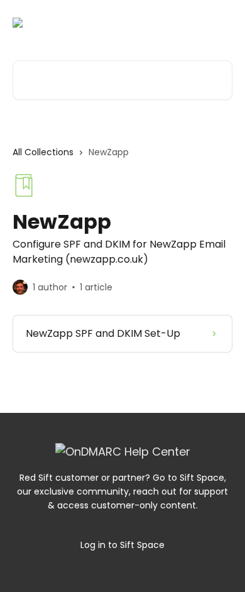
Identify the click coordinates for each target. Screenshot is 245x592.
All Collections (43, 152)
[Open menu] (221, 22)
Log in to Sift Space (122, 545)
